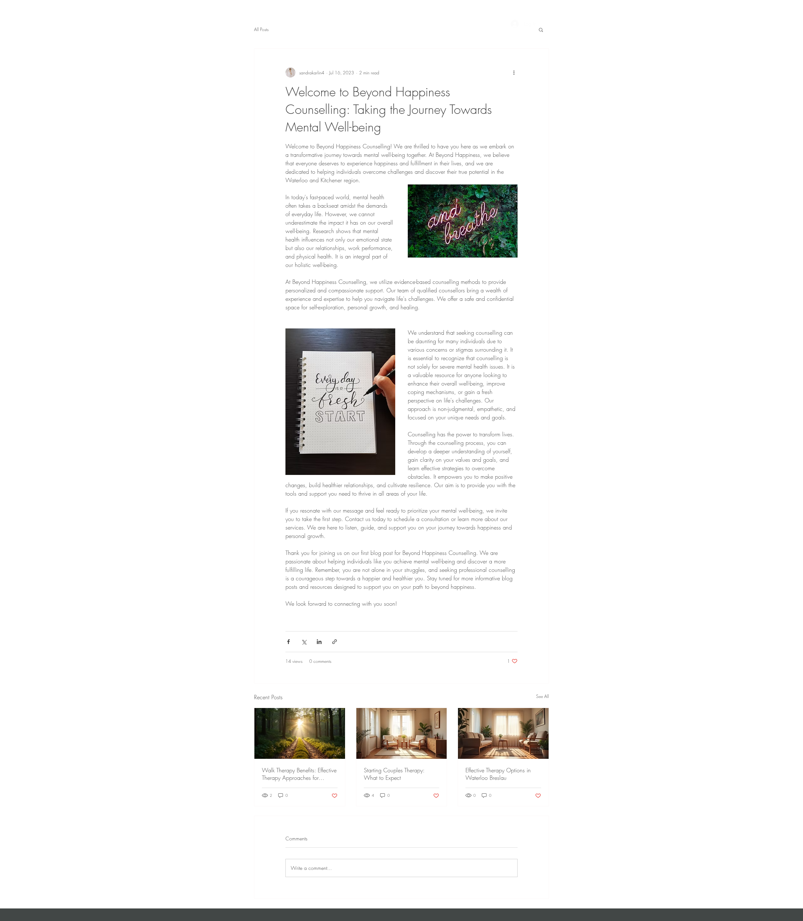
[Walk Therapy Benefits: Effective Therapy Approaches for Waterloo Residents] (299, 733)
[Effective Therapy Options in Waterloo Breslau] (503, 733)
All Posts (261, 29)
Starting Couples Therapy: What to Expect (394, 773)
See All (542, 696)
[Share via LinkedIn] (319, 642)
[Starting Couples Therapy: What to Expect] (401, 733)
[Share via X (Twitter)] (304, 642)
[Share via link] (335, 642)
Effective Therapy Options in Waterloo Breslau (498, 773)
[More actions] (514, 72)
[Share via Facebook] (288, 642)
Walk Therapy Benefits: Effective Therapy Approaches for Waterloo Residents (299, 773)
